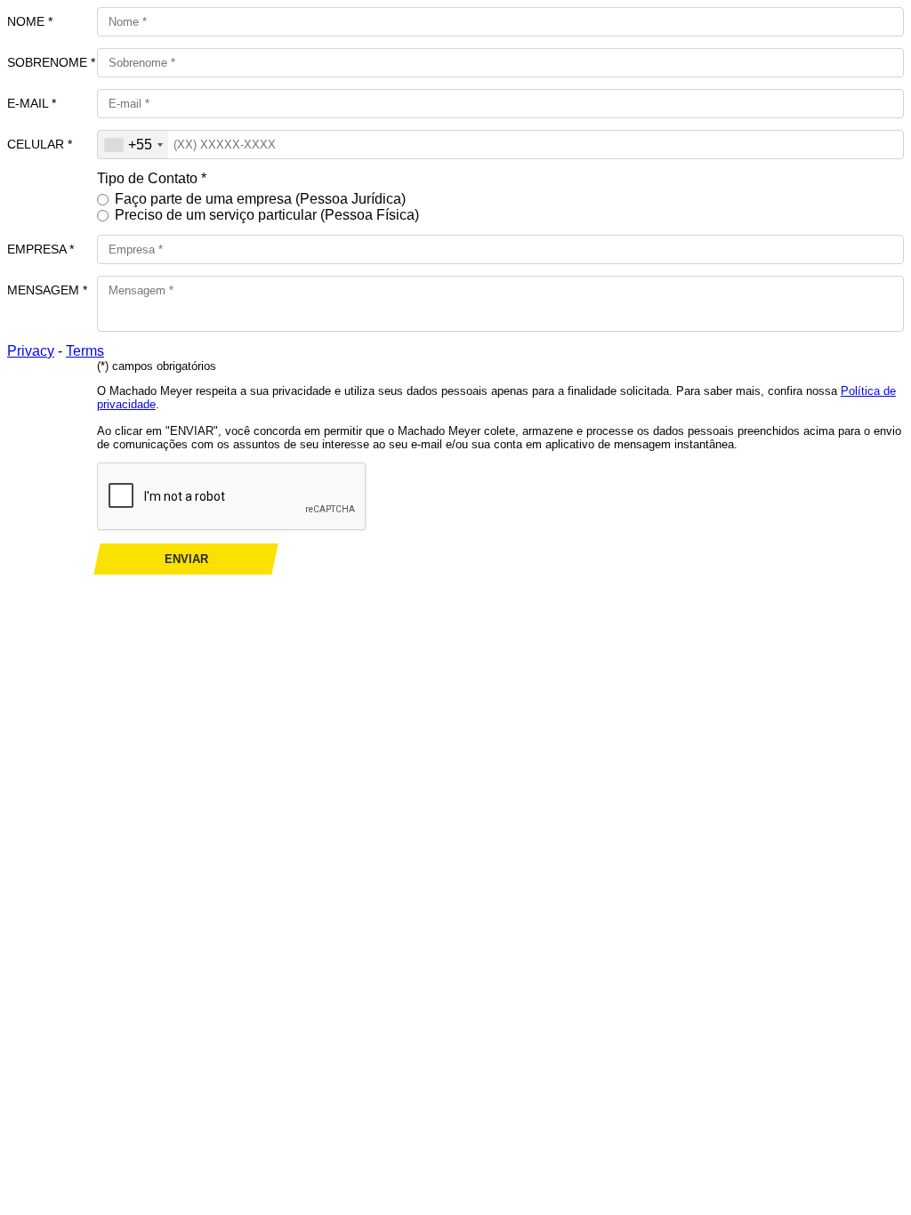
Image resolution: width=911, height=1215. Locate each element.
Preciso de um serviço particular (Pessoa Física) (267, 214)
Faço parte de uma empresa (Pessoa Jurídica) (260, 198)
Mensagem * (47, 290)
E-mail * (31, 103)
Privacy (30, 350)
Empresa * (40, 249)
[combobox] (133, 144)
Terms (85, 350)
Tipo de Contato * (151, 178)
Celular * (39, 144)
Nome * (29, 21)
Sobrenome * (51, 62)
